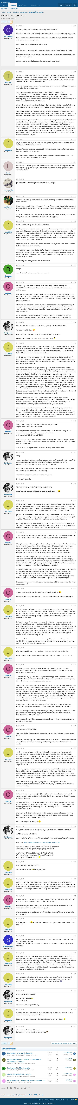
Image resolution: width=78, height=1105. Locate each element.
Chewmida (10, 1064)
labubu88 (9, 1070)
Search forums (13, 8)
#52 (75, 72)
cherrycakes (10, 1076)
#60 (75, 322)
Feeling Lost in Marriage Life (18, 1068)
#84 (75, 1026)
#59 (75, 282)
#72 (75, 748)
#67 (75, 589)
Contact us (40, 1099)
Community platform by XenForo (39, 1103)
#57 (75, 221)
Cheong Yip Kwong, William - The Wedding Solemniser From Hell (24, 1060)
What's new (23, 5)
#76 (75, 879)
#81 (75, 974)
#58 (75, 265)
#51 (75, 26)
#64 (75, 484)
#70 (75, 665)
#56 (75, 196)
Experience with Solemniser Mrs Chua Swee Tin (26, 1080)
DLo (71, 1069)
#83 (75, 1009)
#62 (75, 421)
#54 (75, 162)
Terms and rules (49, 1099)
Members (34, 5)
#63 (75, 452)
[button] (28, 5)
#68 (75, 606)
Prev (4, 22)
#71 (75, 726)
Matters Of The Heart (32, 1055)
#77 (75, 896)
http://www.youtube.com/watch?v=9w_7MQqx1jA (42, 842)
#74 (75, 826)
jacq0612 (5, 18)
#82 (75, 991)
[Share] (71, 26)
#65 (75, 501)
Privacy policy (60, 1099)
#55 (75, 179)
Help (67, 1099)
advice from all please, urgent (19, 1074)
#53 (75, 139)
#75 (75, 862)
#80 (75, 953)
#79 (75, 936)
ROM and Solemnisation (28, 1064)
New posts (4, 8)
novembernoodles (67, 1075)
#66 (75, 532)
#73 (75, 790)
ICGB (8, 1082)
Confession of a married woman (20, 1053)
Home (5, 5)
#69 (75, 648)
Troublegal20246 (12, 1055)
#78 (75, 919)
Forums (13, 5)
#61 (75, 343)
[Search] (75, 5)
